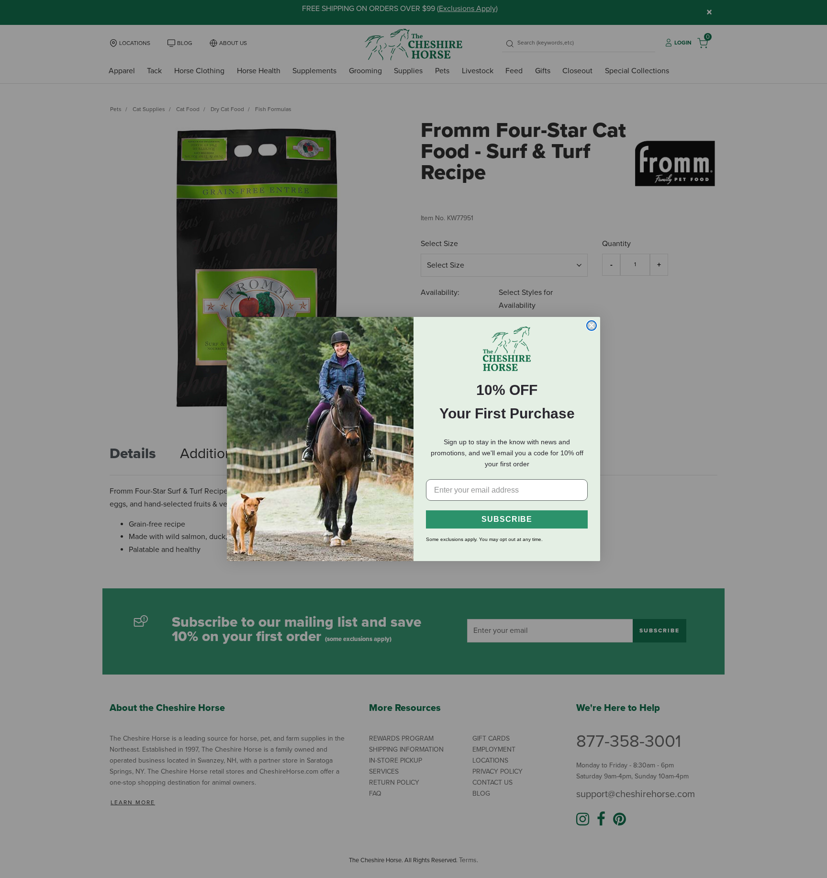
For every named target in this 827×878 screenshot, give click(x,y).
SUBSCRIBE (506, 519)
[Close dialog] (591, 325)
